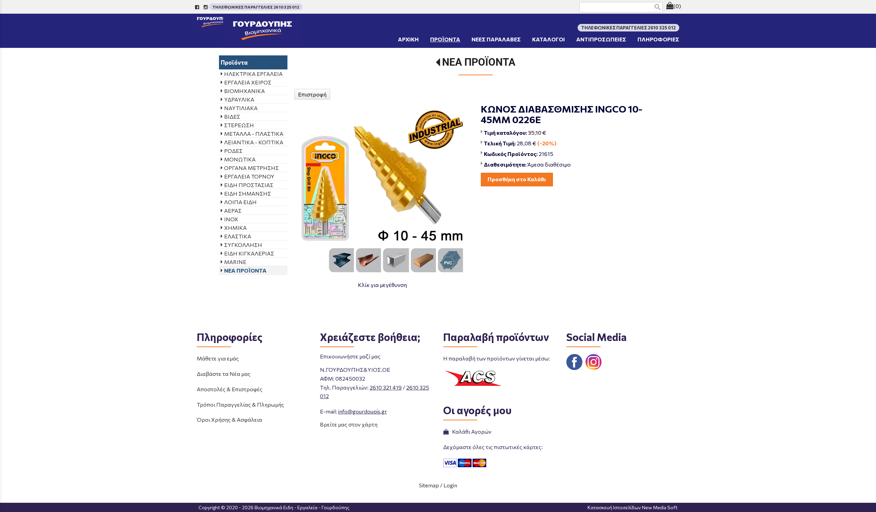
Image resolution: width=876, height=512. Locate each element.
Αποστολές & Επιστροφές (229, 389)
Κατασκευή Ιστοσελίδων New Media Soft (633, 507)
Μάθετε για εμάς (218, 358)
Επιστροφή (312, 94)
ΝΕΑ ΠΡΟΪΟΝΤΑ (478, 62)
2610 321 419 (386, 387)
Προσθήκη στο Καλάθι (517, 179)
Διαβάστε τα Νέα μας (223, 373)
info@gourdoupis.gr (362, 411)
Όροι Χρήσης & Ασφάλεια (229, 419)
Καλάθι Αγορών (470, 431)
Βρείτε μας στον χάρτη (348, 424)
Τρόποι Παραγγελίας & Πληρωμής (240, 404)
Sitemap (429, 485)
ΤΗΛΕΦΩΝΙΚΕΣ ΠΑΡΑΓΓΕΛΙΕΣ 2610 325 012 (255, 6)
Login (450, 485)
